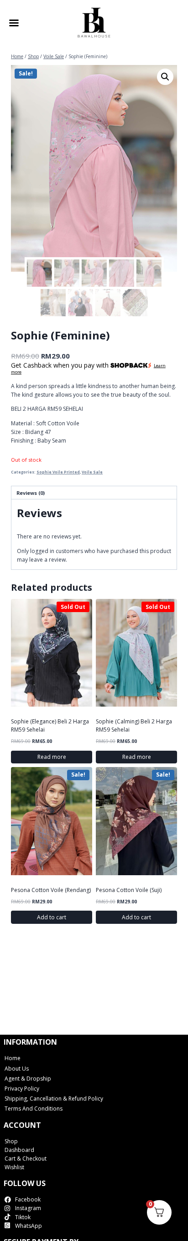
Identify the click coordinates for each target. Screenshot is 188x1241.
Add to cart (51, 917)
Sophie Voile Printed (58, 471)
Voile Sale (92, 471)
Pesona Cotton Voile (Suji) (129, 890)
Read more (51, 757)
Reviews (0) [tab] (30, 492)
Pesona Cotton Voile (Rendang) (51, 890)
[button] (165, 77)
